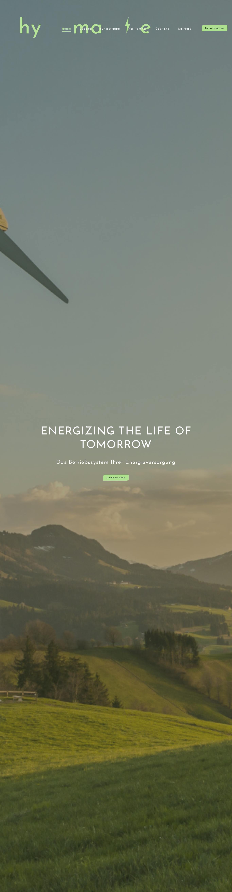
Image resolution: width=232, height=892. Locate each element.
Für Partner (137, 28)
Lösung (85, 28)
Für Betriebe (110, 28)
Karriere (185, 28)
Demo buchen (214, 28)
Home (66, 28)
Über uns (162, 28)
